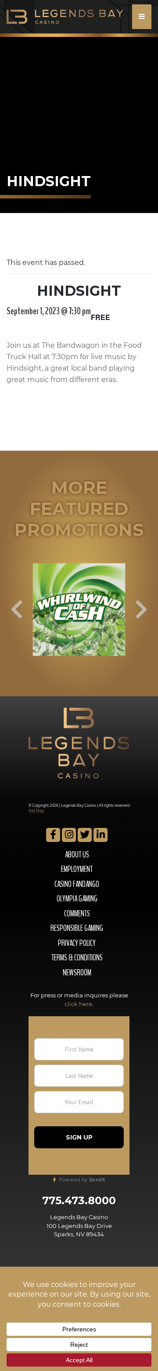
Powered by (81, 1179)
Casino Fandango (76, 884)
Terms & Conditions (77, 957)
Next (141, 609)
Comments (77, 913)
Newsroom (77, 972)
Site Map (36, 811)
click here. (79, 1003)
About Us (77, 854)
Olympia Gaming (77, 898)
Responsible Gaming (76, 928)
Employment (77, 869)
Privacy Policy (77, 943)
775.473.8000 (79, 1200)
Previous (16, 609)
